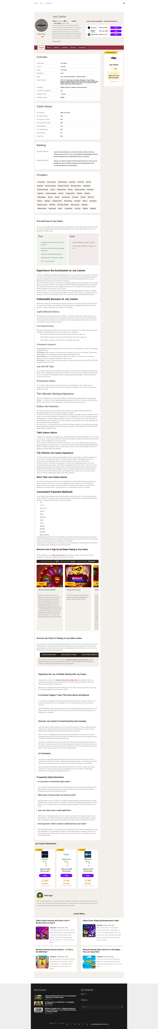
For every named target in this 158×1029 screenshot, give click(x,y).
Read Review (45, 883)
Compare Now (56, 41)
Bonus (49, 47)
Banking (56, 47)
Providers (65, 47)
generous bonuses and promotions (77, 660)
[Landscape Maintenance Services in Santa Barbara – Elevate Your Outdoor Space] (38, 996)
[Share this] (68, 1024)
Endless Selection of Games (69, 654)
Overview (41, 47)
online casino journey (58, 555)
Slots (82, 994)
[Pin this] (79, 1024)
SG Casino (94, 27)
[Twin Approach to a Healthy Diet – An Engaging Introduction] (38, 1002)
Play (116, 27)
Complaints (82, 47)
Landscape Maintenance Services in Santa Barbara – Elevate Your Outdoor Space (60, 996)
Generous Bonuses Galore (49, 654)
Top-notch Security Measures (90, 654)
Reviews (73, 47)
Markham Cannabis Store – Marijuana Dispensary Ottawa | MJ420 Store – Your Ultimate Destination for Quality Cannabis (60, 1010)
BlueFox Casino (93, 31)
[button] (124, 3)
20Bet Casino (94, 34)
